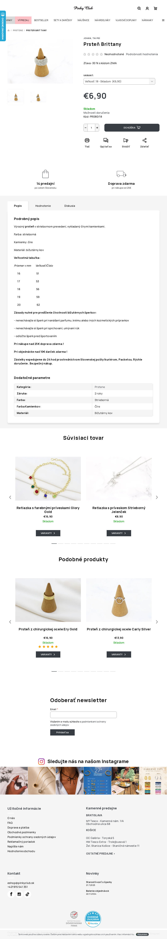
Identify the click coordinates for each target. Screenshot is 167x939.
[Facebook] (11, 894)
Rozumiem (142, 934)
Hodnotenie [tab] (43, 206)
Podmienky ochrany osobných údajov (32, 837)
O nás (11, 818)
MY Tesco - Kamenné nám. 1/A (105, 821)
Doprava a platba (18, 827)
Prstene (100, 387)
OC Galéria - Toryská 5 (100, 838)
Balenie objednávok (97, 891)
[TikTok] (27, 894)
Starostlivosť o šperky (99, 882)
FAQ (10, 823)
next (156, 497)
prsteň (29, 226)
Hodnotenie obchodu (21, 851)
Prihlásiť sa (62, 732)
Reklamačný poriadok (21, 841)
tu (133, 934)
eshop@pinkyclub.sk (21, 883)
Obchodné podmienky (22, 832)
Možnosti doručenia (96, 112)
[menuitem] (7, 20)
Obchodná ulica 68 (98, 824)
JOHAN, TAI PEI (92, 38)
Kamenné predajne (101, 808)
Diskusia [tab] (69, 206)
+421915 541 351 (18, 887)
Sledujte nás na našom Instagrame (88, 761)
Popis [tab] (18, 206)
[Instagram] (19, 894)
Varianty (46, 533)
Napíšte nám (15, 846)
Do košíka (129, 127)
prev (10, 497)
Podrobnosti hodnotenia (142, 54)
